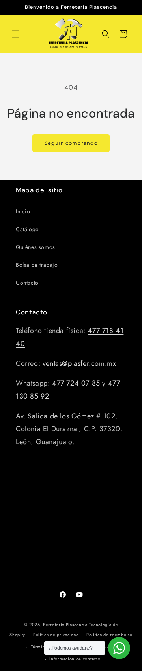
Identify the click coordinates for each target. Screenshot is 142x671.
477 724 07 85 (76, 383)
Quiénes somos (35, 247)
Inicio (23, 211)
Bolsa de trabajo (37, 265)
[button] (15, 34)
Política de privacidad (55, 634)
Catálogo (27, 229)
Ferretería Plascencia (65, 625)
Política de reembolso (109, 634)
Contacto (27, 283)
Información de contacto (74, 659)
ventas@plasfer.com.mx (79, 363)
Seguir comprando (71, 143)
